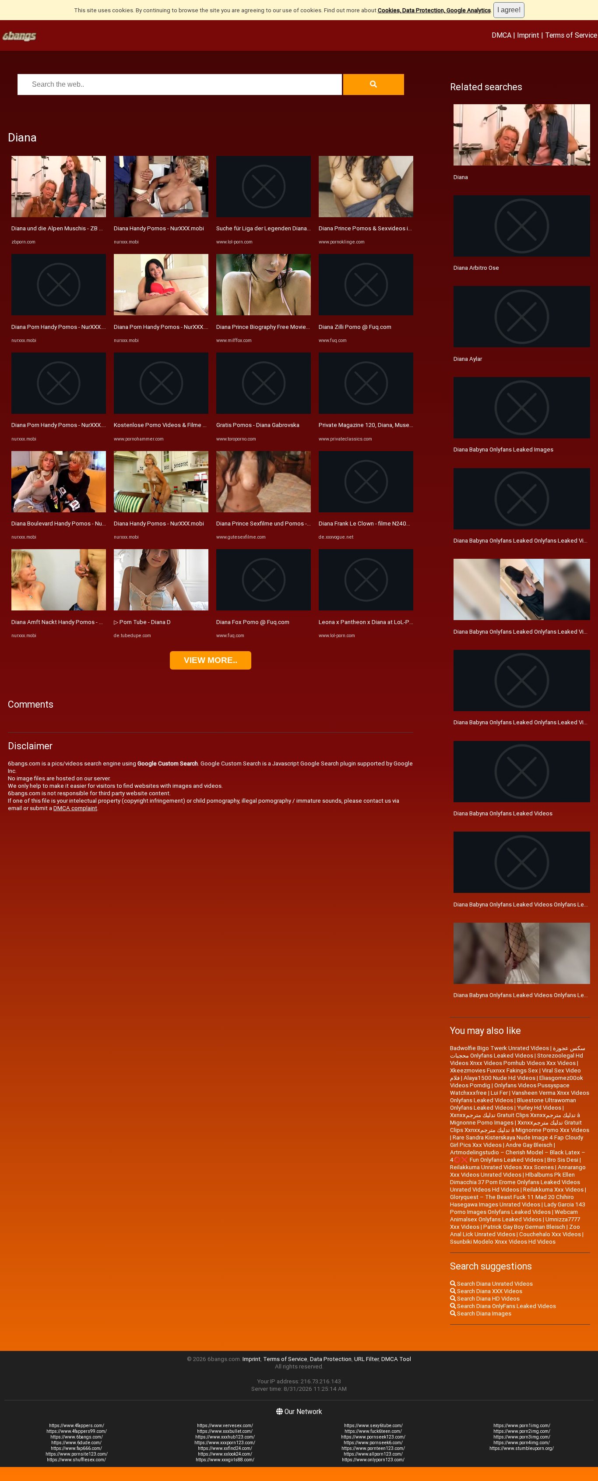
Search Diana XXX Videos (489, 1291)
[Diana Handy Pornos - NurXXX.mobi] (161, 215)
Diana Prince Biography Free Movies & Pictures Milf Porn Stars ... (299, 327)
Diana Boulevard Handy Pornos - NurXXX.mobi (70, 523)
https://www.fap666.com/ (76, 1448)
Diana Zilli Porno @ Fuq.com (355, 327)
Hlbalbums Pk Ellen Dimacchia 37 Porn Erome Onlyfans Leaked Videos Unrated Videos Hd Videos (515, 1182)
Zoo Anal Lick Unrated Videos (515, 1230)
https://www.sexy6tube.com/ (373, 1425)
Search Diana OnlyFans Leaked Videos (506, 1306)
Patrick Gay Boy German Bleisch (524, 1227)
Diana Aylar (468, 359)
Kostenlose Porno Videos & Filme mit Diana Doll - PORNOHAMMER (200, 425)
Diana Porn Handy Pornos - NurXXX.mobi (63, 327)
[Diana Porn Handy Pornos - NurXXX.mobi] (58, 313)
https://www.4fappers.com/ (76, 1425)
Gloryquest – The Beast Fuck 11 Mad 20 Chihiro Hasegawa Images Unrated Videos (512, 1200)
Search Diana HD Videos (488, 1298)
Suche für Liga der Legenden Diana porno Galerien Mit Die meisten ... (305, 228)
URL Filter (366, 1359)
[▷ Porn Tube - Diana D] (161, 608)
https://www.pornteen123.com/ (373, 1448)
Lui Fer (499, 1093)
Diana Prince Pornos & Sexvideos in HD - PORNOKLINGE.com (397, 228)
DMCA (501, 35)
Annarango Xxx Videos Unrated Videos (518, 1171)
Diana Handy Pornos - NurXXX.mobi (159, 228)
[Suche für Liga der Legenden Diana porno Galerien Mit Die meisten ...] (263, 215)
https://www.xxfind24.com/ (225, 1448)
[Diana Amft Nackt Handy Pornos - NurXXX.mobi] (58, 608)
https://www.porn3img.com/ (521, 1437)
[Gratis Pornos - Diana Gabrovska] (263, 412)
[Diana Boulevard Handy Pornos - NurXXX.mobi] (58, 510)
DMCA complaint (75, 808)
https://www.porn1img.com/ (521, 1425)
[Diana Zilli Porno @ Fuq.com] (366, 313)
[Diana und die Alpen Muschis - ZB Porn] (58, 215)
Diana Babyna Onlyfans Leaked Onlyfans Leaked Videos (525, 540)
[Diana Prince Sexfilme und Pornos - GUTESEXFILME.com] (263, 510)
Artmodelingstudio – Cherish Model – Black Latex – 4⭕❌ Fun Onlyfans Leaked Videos (517, 1156)
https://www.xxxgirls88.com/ (225, 1460)
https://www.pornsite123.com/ (77, 1454)
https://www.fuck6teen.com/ (373, 1431)
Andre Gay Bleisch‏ (529, 1145)
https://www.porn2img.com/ (521, 1431)
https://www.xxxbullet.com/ (225, 1431)
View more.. (210, 660)
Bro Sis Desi (562, 1160)
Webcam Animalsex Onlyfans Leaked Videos (514, 1215)
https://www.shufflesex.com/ (76, 1460)
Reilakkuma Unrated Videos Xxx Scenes (502, 1167)
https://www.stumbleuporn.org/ (521, 1448)
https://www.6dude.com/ (76, 1443)
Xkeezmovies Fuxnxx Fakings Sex (494, 1070)
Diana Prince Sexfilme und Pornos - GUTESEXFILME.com (288, 523)
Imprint (528, 35)
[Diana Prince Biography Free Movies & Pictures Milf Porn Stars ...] (263, 313)
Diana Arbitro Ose (476, 268)
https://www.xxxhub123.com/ (225, 1437)
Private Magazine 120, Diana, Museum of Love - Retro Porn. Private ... (408, 425)
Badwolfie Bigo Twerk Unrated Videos (499, 1048)
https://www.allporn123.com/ (373, 1454)
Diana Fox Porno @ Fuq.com (252, 622)
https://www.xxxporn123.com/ (224, 1443)
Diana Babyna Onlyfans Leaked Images (503, 449)
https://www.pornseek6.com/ (373, 1443)
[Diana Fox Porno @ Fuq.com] (263, 608)
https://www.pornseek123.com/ (373, 1437)
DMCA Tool (396, 1359)
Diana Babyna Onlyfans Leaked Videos (503, 813)
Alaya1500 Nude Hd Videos (499, 1078)
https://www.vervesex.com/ (225, 1425)
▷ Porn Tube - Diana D (142, 622)
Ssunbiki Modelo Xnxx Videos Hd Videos (503, 1241)
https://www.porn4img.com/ (521, 1443)
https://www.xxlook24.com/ (225, 1454)
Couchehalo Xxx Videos (550, 1234)
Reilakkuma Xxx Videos (553, 1189)
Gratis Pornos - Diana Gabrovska (257, 425)
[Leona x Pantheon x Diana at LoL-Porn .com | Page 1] (366, 608)
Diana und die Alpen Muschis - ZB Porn (61, 228)
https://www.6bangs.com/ (76, 1437)
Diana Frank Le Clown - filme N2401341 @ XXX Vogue (388, 523)
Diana (461, 177)
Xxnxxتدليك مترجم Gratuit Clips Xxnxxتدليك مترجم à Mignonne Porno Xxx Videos (519, 1126)
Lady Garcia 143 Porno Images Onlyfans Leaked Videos (517, 1208)
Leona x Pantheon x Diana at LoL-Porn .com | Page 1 (386, 622)
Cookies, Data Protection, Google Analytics (434, 10)
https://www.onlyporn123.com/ (373, 1460)
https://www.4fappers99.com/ (76, 1431)
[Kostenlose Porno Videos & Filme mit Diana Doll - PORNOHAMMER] (161, 412)
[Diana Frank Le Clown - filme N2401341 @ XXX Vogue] (366, 510)
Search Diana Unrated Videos (494, 1283)
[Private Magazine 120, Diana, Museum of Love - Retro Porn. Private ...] (366, 412)
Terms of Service (571, 35)
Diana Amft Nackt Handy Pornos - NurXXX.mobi (72, 622)
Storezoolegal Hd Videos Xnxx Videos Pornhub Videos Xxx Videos (516, 1059)
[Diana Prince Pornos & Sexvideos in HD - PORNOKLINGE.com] (366, 215)
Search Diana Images (483, 1313)
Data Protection (331, 1359)
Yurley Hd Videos (539, 1107)
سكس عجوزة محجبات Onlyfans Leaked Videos (517, 1051)
